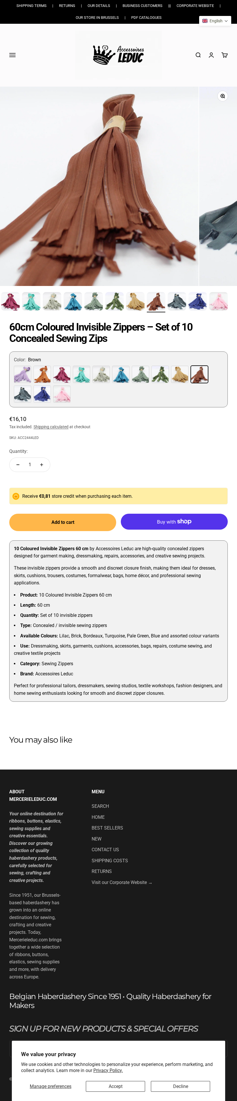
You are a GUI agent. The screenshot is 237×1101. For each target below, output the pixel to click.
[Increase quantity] (41, 465)
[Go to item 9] (114, 302)
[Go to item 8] (93, 302)
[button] (215, 20)
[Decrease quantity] (18, 465)
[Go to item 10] (135, 302)
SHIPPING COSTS (110, 860)
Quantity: (18, 451)
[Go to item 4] (10, 302)
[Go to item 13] (197, 302)
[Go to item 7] (73, 302)
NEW (96, 839)
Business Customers (142, 5)
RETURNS (102, 871)
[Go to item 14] (218, 302)
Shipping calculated (51, 426)
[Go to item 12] (177, 302)
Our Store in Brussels (97, 17)
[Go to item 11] (156, 302)
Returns (67, 5)
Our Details (99, 5)
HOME (98, 817)
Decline (180, 1086)
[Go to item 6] (52, 302)
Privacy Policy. (108, 1070)
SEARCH (100, 806)
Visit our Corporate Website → (122, 882)
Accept (116, 1086)
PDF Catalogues (146, 17)
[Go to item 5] (31, 302)
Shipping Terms (31, 5)
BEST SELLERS (107, 828)
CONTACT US (105, 849)
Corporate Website (195, 5)
